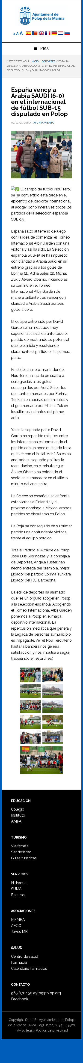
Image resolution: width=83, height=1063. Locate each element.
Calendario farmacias (29, 968)
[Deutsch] (54, 33)
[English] (41, 33)
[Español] (28, 33)
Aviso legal (25, 1030)
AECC (16, 925)
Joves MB (19, 931)
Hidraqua (19, 883)
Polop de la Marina (41, 15)
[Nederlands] (61, 33)
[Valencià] (35, 33)
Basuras (18, 895)
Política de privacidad (52, 1030)
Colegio (17, 809)
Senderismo (21, 852)
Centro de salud (24, 956)
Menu (45, 48)
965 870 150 (21, 993)
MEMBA (18, 919)
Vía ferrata (20, 846)
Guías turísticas (24, 858)
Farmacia (19, 962)
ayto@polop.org (47, 993)
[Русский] (67, 33)
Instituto (18, 815)
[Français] (47, 33)
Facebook (19, 999)
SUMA (16, 889)
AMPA (16, 821)
